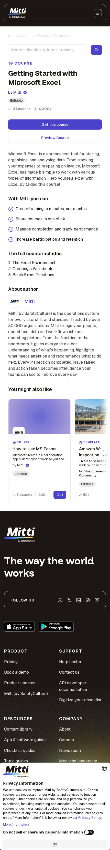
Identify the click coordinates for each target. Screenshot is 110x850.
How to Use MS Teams (35, 449)
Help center (70, 661)
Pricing (11, 661)
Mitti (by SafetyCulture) (26, 693)
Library (21, 36)
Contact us (69, 672)
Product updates (19, 683)
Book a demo (16, 672)
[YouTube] (60, 600)
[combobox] (47, 50)
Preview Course (55, 137)
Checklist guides (19, 750)
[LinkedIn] (78, 600)
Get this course (55, 124)
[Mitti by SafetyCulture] (17, 13)
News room (70, 750)
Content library (18, 729)
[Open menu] (98, 13)
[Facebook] (87, 600)
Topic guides (16, 761)
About (65, 729)
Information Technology (53, 36)
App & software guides (25, 740)
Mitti (17, 92)
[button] (39, 451)
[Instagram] (97, 600)
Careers (66, 740)
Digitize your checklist (80, 700)
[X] (69, 600)
